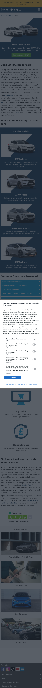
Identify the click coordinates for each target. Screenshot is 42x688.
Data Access (21, 384)
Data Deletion (9, 384)
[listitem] (21, 339)
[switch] (34, 344)
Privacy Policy (32, 384)
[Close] (38, 303)
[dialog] (21, 344)
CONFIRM (12, 377)
